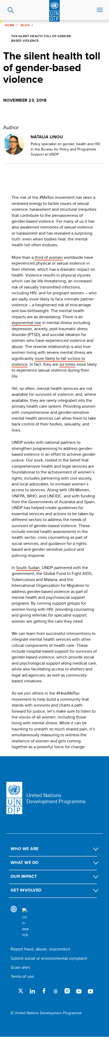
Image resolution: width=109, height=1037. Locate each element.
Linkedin (32, 990)
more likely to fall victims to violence (48, 361)
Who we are (25, 849)
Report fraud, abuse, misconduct (40, 949)
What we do (25, 862)
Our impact (24, 876)
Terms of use (22, 976)
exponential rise (26, 323)
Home (9, 25)
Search (10, 10)
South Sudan (28, 568)
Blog (25, 25)
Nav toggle (100, 10)
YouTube (78, 990)
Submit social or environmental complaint (49, 958)
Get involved (26, 890)
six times (67, 364)
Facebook (44, 990)
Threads (55, 990)
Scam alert (20, 967)
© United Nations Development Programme (46, 1013)
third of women (49, 257)
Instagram (67, 990)
